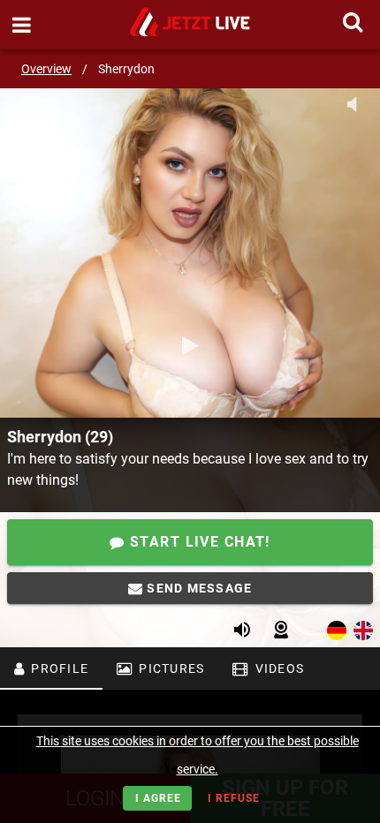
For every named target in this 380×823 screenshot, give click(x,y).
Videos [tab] (277, 668)
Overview (46, 69)
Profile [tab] (57, 668)
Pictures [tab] (169, 668)
